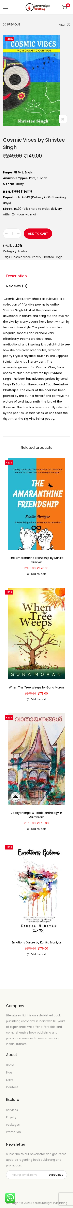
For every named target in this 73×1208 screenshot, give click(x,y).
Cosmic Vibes (21, 257)
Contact (12, 1087)
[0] (64, 7)
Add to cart (38, 234)
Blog (9, 1072)
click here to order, (37, 209)
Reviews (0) (17, 286)
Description (16, 275)
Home (10, 1065)
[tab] (36, 276)
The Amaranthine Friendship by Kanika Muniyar (36, 560)
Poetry (22, 251)
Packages (13, 1125)
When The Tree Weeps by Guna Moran (36, 687)
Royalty (11, 1117)
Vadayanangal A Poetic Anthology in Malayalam (36, 815)
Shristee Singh (52, 257)
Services (12, 1110)
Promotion (13, 1132)
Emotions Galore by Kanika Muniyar (36, 942)
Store (10, 1080)
